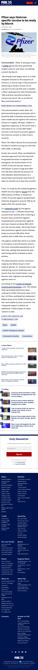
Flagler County (5, 489)
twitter (15, 652)
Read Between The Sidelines (23, 545)
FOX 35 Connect (22, 591)
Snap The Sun (21, 501)
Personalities (5, 587)
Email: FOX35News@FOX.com (24, 584)
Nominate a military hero (7, 505)
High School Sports (23, 554)
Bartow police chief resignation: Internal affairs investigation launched (12, 380)
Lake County (5, 491)
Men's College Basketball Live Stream (24, 634)
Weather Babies (22, 523)
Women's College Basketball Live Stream (24, 637)
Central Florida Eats (7, 574)
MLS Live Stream (22, 643)
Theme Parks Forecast (24, 489)
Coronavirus (27, 336)
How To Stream (6, 561)
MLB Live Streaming (23, 627)
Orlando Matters (6, 568)
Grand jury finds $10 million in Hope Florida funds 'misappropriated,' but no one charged (23, 394)
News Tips (22, 579)
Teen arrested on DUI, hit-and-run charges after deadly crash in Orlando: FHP (22, 410)
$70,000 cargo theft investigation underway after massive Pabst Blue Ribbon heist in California (13, 373)
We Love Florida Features (6, 545)
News (10, 27)
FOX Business (4, 27)
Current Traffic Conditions (5, 521)
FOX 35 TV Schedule (7, 563)
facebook (12, 652)
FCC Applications (6, 612)
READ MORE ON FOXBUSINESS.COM (16, 106)
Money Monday (22, 537)
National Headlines (6, 485)
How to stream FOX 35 (8, 581)
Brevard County (5, 487)
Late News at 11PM (7, 570)
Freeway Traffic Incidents (5, 525)
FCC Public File (5, 610)
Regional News (23, 559)
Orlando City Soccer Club (23, 551)
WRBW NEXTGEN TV (7, 603)
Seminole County (6, 500)
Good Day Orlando (6, 565)
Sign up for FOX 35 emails (6, 594)
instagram (19, 652)
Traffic (4, 516)
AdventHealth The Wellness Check (23, 525)
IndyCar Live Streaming (24, 631)
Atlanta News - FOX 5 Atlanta (24, 569)
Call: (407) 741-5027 (23, 581)
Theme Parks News (7, 548)
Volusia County (5, 502)
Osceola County (6, 498)
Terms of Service (20, 464)
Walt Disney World (6, 550)
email (25, 652)
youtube (22, 652)
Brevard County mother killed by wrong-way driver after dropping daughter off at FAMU (22, 402)
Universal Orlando (6, 554)
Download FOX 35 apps (6, 598)
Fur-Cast (20, 533)
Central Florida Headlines (5, 482)
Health (13, 325)
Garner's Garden (22, 531)
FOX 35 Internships (6, 592)
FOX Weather (21, 496)
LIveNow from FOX (6, 572)
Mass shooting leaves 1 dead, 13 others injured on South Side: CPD (12, 356)
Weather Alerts (22, 481)
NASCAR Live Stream (24, 629)
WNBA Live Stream (23, 640)
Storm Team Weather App (24, 498)
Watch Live (29, 3)
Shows (3, 559)
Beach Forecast (22, 491)
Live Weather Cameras (24, 479)
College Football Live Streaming (24, 624)
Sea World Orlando (6, 552)
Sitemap (3, 511)
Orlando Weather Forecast (22, 484)
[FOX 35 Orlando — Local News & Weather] (6, 3)
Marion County (5, 493)
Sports (20, 542)
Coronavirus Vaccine (11, 336)
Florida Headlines (6, 479)
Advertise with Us (6, 601)
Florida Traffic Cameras (5, 529)
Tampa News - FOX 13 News (24, 566)
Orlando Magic (22, 548)
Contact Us (4, 585)
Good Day (21, 516)
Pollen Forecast (22, 493)
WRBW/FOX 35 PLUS (7, 605)
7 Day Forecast (22, 487)
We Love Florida (22, 518)
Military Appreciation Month (7, 508)
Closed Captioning (6, 607)
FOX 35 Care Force (23, 521)
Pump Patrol (5, 518)
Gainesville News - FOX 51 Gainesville (24, 562)
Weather (21, 477)
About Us (5, 579)
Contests (5, 616)
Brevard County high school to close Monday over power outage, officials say (23, 418)
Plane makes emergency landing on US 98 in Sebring (13, 364)
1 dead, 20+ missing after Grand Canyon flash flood (12, 348)
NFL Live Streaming (23, 621)
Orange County (5, 496)
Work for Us (4, 589)
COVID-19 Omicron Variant (13, 330)
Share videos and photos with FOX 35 (23, 587)
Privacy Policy (21, 462)
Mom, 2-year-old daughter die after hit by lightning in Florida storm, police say (23, 426)
